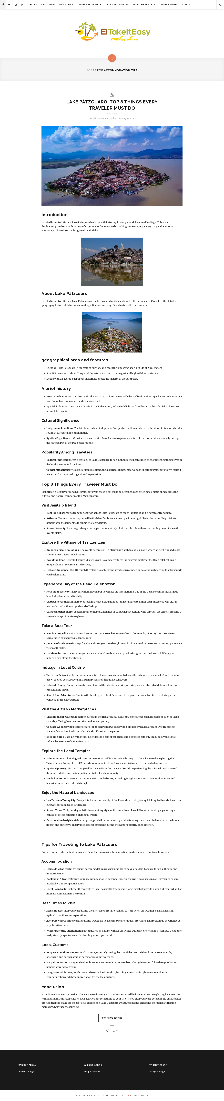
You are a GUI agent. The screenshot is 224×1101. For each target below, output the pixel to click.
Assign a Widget (27, 1071)
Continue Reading (112, 1018)
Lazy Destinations (117, 4)
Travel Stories (168, 4)
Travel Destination (89, 4)
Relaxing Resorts (144, 4)
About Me (47, 4)
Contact (187, 4)
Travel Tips (66, 4)
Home (33, 4)
